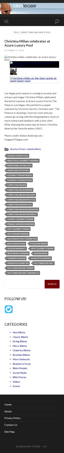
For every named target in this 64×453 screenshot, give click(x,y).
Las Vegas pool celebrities (22, 238)
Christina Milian (16, 185)
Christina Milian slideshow (22, 209)
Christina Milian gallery (21, 195)
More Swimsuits (21, 359)
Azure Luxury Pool (17, 155)
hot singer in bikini (17, 234)
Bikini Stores (19, 377)
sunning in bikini (16, 258)
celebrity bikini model (19, 175)
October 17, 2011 (14, 50)
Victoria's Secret (44, 263)
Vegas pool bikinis (41, 258)
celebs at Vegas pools (19, 180)
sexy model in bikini (18, 253)
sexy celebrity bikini (42, 248)
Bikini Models (20, 368)
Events (16, 386)
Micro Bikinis (20, 345)
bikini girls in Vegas (18, 170)
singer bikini (40, 253)
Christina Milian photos (21, 199)
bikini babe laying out (19, 165)
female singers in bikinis (20, 224)
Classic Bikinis (20, 336)
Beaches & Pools (17, 149)
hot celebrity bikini (18, 229)
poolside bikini (38, 243)
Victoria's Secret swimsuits (23, 273)
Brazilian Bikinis (21, 354)
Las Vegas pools (16, 243)
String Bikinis (20, 341)
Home (7, 404)
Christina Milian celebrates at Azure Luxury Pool (27, 43)
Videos (16, 381)
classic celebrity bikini (20, 219)
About (8, 411)
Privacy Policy (12, 417)
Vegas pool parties (18, 263)
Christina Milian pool (19, 204)
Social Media (20, 372)
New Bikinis (19, 332)
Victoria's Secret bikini (20, 268)
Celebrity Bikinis (33, 149)
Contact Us (10, 424)
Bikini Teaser (32, 446)
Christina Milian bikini (19, 190)
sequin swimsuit (16, 248)
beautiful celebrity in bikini (23, 160)
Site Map (9, 431)
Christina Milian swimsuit (22, 214)
